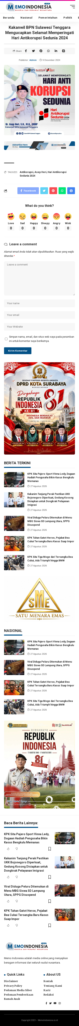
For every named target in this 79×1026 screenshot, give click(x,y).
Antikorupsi (26, 172)
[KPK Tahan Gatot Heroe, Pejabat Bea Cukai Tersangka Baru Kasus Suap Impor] (14, 543)
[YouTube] (55, 1003)
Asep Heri (40, 172)
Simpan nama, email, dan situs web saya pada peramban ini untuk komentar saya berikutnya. (41, 338)
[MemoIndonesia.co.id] (28, 6)
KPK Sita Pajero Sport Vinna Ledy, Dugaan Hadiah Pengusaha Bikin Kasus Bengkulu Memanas (51, 477)
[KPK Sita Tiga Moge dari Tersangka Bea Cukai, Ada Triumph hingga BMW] (14, 562)
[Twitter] (50, 1003)
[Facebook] (46, 1003)
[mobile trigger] (71, 6)
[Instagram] (60, 1003)
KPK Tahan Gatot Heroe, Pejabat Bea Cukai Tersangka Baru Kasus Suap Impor (26, 915)
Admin (33, 60)
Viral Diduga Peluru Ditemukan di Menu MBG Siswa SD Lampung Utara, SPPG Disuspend (49, 521)
